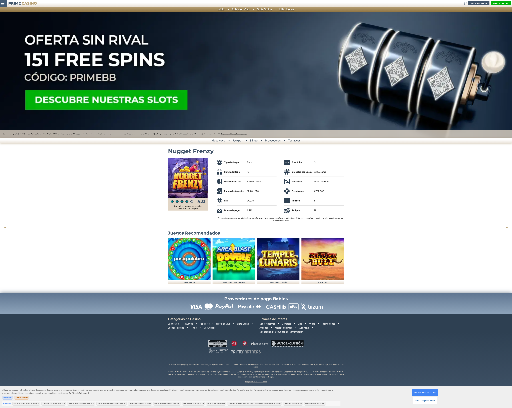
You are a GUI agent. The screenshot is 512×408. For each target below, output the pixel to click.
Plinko (194, 327)
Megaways (218, 140)
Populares (205, 323)
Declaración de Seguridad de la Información (281, 331)
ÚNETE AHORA (500, 3)
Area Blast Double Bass (234, 282)
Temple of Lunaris (278, 282)
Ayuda (312, 323)
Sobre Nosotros (267, 323)
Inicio (221, 9)
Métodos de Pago (284, 327)
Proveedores (273, 140)
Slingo (254, 140)
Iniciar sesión (479, 3)
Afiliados (263, 327)
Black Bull (322, 282)
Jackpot (237, 140)
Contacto (286, 323)
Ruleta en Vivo (241, 9)
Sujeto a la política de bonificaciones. (234, 134)
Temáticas (294, 140)
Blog (300, 323)
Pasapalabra (189, 282)
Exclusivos (173, 323)
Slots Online (264, 9)
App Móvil (304, 327)
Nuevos (189, 323)
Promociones (328, 323)
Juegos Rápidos (176, 327)
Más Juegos (286, 9)
